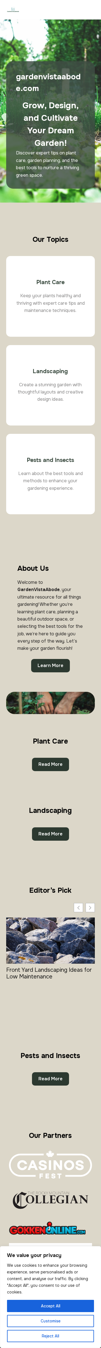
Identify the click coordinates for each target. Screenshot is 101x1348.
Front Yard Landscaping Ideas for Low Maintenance (49, 973)
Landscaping (50, 371)
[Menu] (92, 10)
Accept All (50, 1305)
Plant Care (50, 282)
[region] (50, 1297)
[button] (90, 907)
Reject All (50, 1336)
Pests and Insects (50, 460)
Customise (51, 1321)
